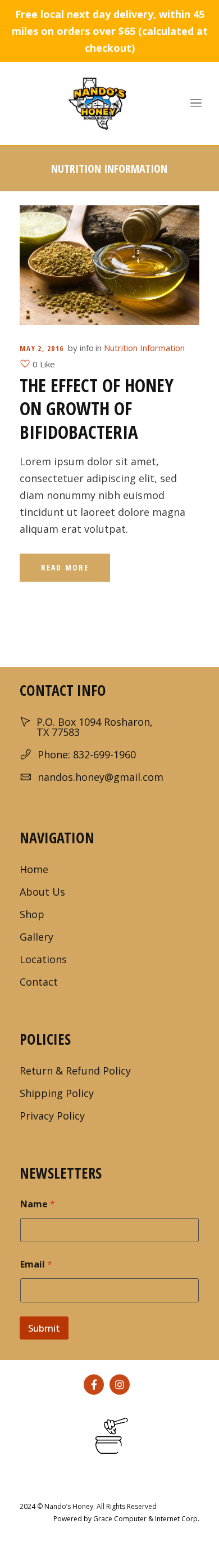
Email (36, 1264)
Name (37, 1204)
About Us (42, 891)
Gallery (36, 936)
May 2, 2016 (41, 348)
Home (34, 869)
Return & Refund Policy (75, 1070)
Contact (39, 981)
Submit (44, 1328)
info (87, 347)
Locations (43, 959)
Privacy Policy (52, 1115)
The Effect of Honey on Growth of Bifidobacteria (97, 408)
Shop (32, 914)
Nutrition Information (144, 347)
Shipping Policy (57, 1093)
